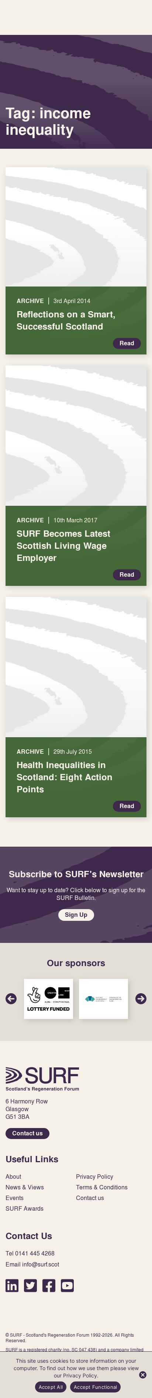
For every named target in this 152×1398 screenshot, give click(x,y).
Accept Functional (95, 1387)
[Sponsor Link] (48, 999)
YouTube (67, 1285)
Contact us (27, 1133)
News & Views (25, 1187)
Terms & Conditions (102, 1187)
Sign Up (76, 915)
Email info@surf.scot (32, 1264)
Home (42, 1079)
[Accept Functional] (142, 1375)
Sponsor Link (48, 999)
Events (15, 1198)
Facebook (48, 1285)
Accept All (51, 1387)
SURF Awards (25, 1208)
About (13, 1176)
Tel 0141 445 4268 (30, 1253)
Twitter (30, 1285)
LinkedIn (12, 1285)
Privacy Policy (94, 1176)
